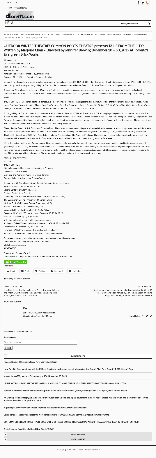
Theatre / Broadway (21, 278)
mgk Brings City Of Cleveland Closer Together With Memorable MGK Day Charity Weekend (45, 407)
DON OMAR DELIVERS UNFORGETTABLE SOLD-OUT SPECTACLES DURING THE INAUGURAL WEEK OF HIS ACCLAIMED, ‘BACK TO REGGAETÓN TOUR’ (71, 422)
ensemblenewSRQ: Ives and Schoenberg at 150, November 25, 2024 (35, 376)
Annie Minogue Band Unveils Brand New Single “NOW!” (29, 429)
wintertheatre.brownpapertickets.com (48, 233)
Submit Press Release (18, 8)
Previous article (13, 286)
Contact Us (12, 3)
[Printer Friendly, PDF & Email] (15, 262)
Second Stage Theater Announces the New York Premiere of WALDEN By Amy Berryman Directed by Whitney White (56, 414)
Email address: (10, 337)
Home (16, 34)
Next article (144, 286)
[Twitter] (143, 2)
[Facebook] (138, 2)
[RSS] (147, 2)
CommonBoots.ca (12, 256)
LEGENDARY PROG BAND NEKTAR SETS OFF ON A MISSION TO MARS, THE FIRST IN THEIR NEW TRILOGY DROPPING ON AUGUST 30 (65, 383)
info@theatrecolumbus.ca (15, 245)
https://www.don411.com (41, 316)
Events (9, 278)
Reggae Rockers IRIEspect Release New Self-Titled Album (31, 362)
